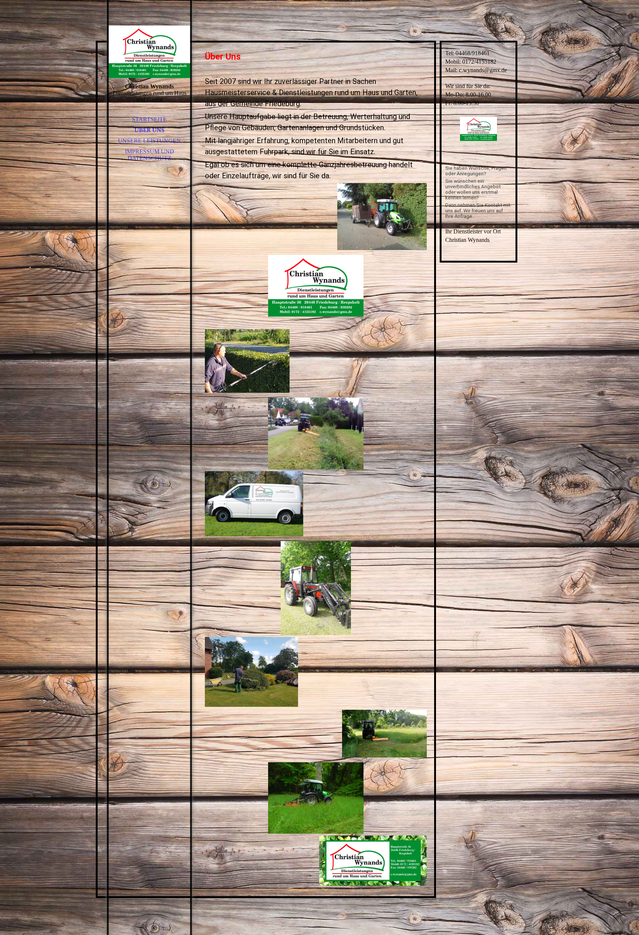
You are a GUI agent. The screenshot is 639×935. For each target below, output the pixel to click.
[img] (149, 52)
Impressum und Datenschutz (149, 154)
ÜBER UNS (150, 130)
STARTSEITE (149, 119)
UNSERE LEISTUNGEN (149, 141)
